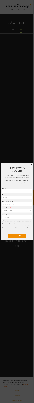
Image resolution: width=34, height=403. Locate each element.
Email (4, 195)
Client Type (6, 208)
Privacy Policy (25, 225)
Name (4, 188)
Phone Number (7, 201)
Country (5, 214)
